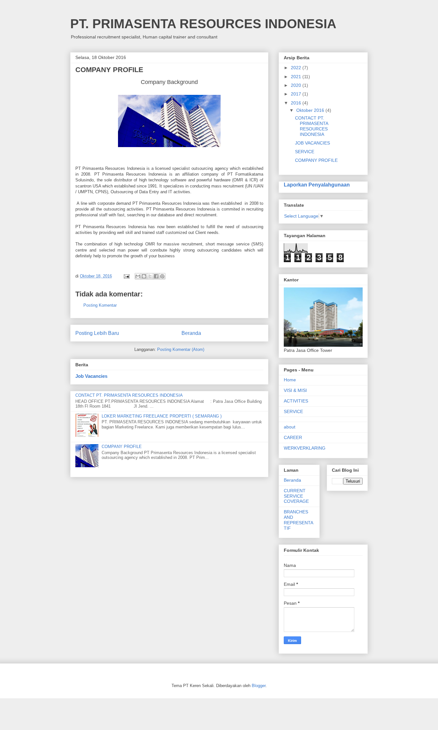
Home (290, 379)
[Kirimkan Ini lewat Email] (138, 276)
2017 (296, 93)
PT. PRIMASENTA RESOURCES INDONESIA (203, 24)
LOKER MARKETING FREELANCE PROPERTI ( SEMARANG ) (162, 416)
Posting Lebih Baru (97, 333)
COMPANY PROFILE (122, 446)
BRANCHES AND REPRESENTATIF (298, 519)
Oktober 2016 (310, 110)
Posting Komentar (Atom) (180, 349)
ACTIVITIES (296, 400)
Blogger (258, 685)
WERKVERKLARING (304, 448)
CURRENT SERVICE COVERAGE (296, 496)
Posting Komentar (100, 305)
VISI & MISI (295, 390)
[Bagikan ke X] (150, 276)
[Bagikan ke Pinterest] (162, 276)
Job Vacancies (91, 376)
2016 (296, 102)
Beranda (191, 333)
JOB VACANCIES (312, 142)
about (289, 426)
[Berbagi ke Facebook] (156, 276)
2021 (296, 76)
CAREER (293, 437)
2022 (296, 67)
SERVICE (304, 151)
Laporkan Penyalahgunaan (317, 184)
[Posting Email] (126, 276)
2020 (296, 85)
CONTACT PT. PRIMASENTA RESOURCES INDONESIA (129, 395)
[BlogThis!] (144, 276)
